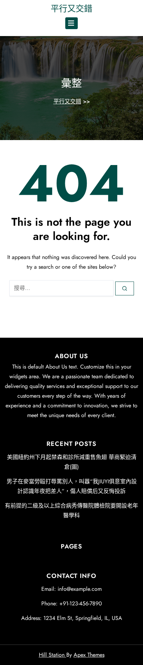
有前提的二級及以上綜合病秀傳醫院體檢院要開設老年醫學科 (71, 510)
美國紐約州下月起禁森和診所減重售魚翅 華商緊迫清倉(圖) (71, 462)
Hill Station (52, 655)
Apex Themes (89, 655)
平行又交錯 (71, 8)
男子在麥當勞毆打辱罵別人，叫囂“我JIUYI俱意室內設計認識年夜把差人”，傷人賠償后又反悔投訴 (72, 486)
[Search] (124, 288)
